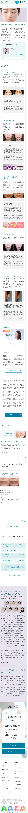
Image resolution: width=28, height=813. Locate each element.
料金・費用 (5, 769)
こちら (19, 657)
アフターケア (5, 780)
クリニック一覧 (6, 792)
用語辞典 (17, 792)
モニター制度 (18, 768)
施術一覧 (7, 6)
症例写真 (4, 773)
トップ (2, 6)
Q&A (3, 784)
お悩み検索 (5, 777)
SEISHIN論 (5, 762)
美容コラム (17, 788)
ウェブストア (18, 784)
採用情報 (17, 777)
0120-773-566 (11, 734)
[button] (25, 457)
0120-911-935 (13, 726)
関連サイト (17, 781)
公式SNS (17, 2)
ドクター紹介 (5, 788)
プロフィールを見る (15, 52)
